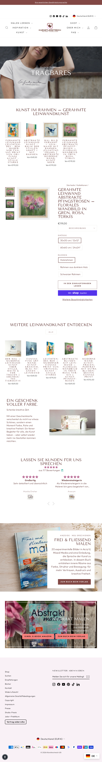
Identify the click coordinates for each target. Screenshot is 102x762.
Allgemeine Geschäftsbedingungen (20, 696)
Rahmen (62, 255)
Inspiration (20, 27)
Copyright (9, 700)
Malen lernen (21, 23)
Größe (62, 235)
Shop (74, 23)
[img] (51, 467)
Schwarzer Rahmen (70, 274)
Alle (51, 332)
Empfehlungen (11, 680)
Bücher (8, 684)
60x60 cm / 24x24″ (70, 247)
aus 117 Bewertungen (49, 470)
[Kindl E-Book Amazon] (51, 624)
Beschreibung (77, 228)
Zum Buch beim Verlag (74, 582)
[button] (49, 503)
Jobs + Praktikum (12, 716)
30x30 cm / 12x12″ (69, 240)
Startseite (44, 67)
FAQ (74, 32)
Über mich (74, 27)
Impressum (9, 704)
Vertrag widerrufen (16, 722)
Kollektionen (55, 67)
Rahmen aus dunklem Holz (74, 267)
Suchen (8, 676)
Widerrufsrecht (11, 692)
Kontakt (8, 688)
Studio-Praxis (11, 712)
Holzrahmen (66, 260)
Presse (8, 708)
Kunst (20, 32)
